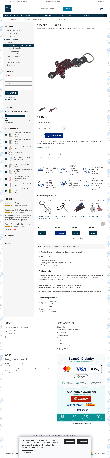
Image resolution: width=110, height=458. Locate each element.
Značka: (84, 28)
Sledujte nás (12, 334)
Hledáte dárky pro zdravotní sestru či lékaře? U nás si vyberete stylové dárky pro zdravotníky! (28, 370)
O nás (59, 340)
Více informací (37, 447)
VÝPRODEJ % (10, 65)
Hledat (67, 9)
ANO (6, 114)
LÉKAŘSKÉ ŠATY (11, 34)
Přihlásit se (11, 93)
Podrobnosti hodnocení (63, 28)
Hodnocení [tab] (47, 246)
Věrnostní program (63, 332)
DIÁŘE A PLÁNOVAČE (13, 57)
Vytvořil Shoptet (99, 453)
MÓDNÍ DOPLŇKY (12, 39)
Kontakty (60, 343)
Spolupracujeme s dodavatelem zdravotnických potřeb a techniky (55, 435)
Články (59, 338)
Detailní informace (43, 147)
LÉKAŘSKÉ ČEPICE (12, 36)
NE (6, 118)
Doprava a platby (63, 335)
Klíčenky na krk (13, 54)
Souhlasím (83, 442)
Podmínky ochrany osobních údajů (68, 330)
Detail (41, 233)
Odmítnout (70, 442)
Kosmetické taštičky (14, 48)
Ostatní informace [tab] (73, 246)
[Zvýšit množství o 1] (44, 134)
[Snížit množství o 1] (44, 137)
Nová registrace (10, 97)
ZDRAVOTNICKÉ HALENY (14, 31)
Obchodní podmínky (53, 1)
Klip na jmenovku (13, 51)
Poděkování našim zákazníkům (15, 364)
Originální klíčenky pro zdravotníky (19, 45)
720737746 (12, 330)
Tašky (10, 42)
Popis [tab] (39, 246)
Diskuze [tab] (55, 246)
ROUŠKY (9, 59)
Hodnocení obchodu (64, 346)
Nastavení (27, 453)
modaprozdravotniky (15, 337)
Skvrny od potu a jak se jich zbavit (16, 359)
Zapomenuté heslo (11, 99)
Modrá (74, 238)
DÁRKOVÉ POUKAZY (13, 62)
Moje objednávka (62, 349)
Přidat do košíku (55, 136)
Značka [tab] (62, 246)
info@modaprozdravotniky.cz (18, 327)
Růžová (81, 238)
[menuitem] (13, 15)
